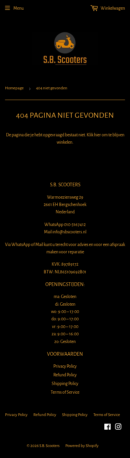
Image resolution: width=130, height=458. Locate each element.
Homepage (14, 88)
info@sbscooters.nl (69, 232)
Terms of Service (65, 392)
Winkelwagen (112, 8)
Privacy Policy (65, 366)
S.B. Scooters (49, 446)
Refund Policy (65, 375)
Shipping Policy (65, 383)
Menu (18, 8)
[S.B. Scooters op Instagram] (118, 428)
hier (97, 135)
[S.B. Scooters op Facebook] (107, 428)
